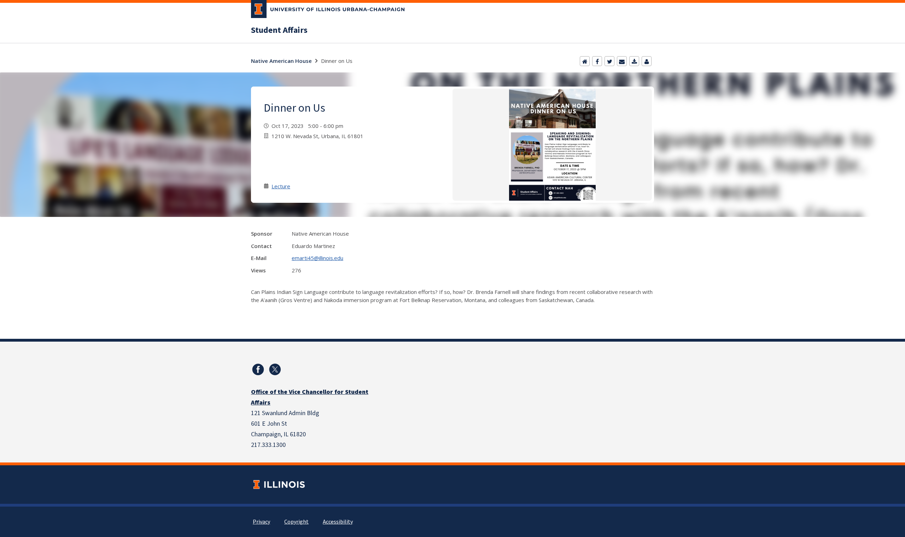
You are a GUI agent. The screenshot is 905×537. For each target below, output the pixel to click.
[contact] (647, 61)
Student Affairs (279, 30)
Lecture (281, 186)
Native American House (281, 60)
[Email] (622, 61)
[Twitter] (609, 61)
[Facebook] (597, 61)
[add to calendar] (634, 61)
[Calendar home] (585, 61)
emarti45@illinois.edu (317, 257)
